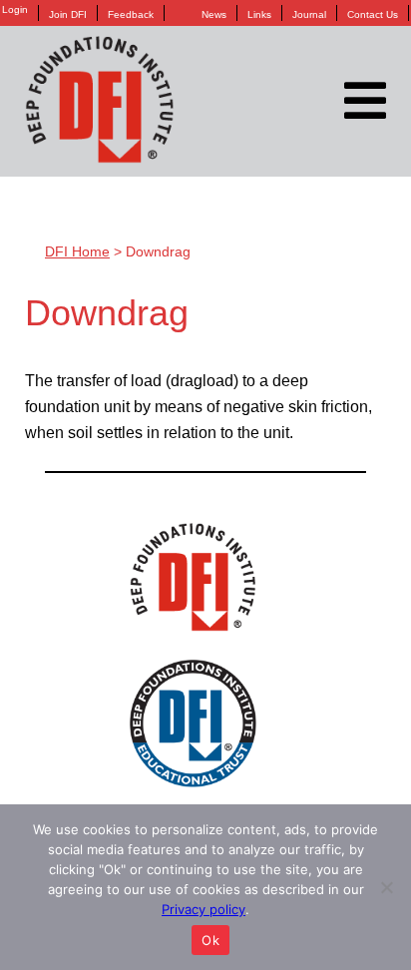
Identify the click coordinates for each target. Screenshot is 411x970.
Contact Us (372, 14)
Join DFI (68, 14)
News (214, 14)
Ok (210, 940)
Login (15, 10)
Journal (309, 14)
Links (259, 14)
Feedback (131, 14)
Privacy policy (203, 909)
